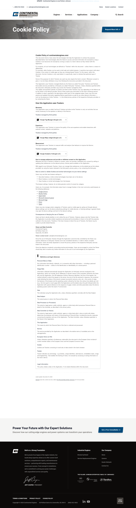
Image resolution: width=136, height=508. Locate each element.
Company (94, 15)
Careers (104, 458)
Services (68, 15)
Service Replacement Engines (87, 458)
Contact (120, 7)
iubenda (37, 379)
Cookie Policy (48, 498)
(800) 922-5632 (73, 502)
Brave (40, 202)
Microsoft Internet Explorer (46, 198)
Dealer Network (106, 462)
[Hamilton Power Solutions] (106, 479)
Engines (57, 15)
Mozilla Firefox (43, 194)
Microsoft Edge (43, 200)
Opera (40, 204)
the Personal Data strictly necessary (66, 379)
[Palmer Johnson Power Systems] (92, 480)
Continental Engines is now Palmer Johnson (85, 1)
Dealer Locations (110, 7)
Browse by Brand (83, 455)
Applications (82, 15)
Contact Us (105, 466)
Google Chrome (43, 191)
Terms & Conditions (20, 498)
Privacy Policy (35, 498)
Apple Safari (42, 196)
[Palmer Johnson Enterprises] (81, 480)
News (101, 7)
